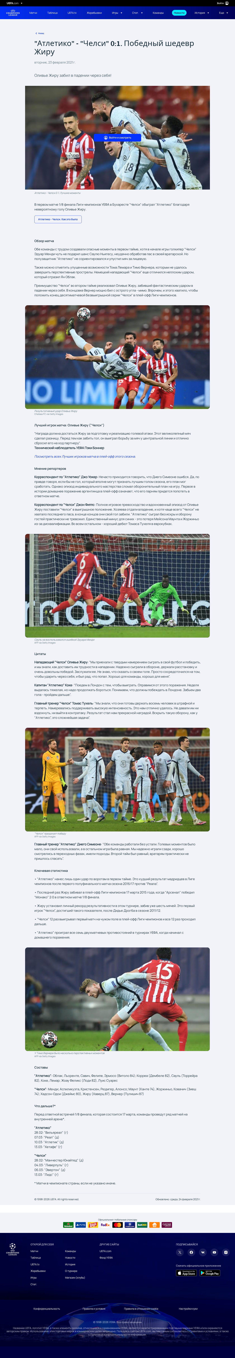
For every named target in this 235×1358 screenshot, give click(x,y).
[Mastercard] (117, 1225)
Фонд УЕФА (106, 1257)
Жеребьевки (38, 1271)
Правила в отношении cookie (141, 1308)
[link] (33, 13)
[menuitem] (34, 13)
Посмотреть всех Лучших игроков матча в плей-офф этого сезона (84, 456)
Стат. (34, 1284)
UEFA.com (105, 1251)
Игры (34, 1277)
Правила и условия (94, 1308)
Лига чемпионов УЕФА (13, 13)
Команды (70, 1251)
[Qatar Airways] (167, 1225)
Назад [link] (41, 33)
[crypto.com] (130, 1225)
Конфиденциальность (47, 1308)
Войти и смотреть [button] (120, 137)
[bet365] (142, 1225)
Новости (70, 1257)
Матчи (34, 1251)
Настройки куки (188, 1308)
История (70, 1264)
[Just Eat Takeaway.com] (154, 1225)
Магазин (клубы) (75, 1277)
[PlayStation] (80, 1225)
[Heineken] (68, 1225)
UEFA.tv (35, 1264)
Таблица (36, 1257)
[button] (117, 13)
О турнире (71, 1271)
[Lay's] (93, 1225)
